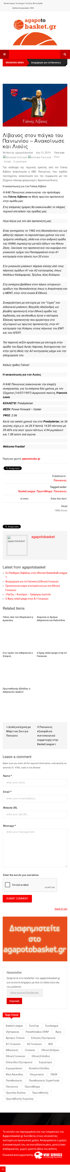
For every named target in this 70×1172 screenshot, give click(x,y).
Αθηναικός (12, 1050)
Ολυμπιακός (37, 1074)
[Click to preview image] (35, 105)
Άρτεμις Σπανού (15, 1038)
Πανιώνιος (60, 480)
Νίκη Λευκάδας (14, 1074)
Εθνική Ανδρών (50, 1050)
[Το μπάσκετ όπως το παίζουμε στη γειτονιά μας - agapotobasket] (35, 31)
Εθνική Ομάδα (38, 3)
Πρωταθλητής (40, 1092)
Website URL (10, 807)
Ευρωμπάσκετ (14, 1068)
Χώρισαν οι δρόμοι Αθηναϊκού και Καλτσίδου (51, 619)
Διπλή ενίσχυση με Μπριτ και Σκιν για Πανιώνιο (18, 731)
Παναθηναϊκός (14, 1080)
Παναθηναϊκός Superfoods (44, 1080)
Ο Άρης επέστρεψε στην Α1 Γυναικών (26, 598)
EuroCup (28, 3)
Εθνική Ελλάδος (41, 1056)
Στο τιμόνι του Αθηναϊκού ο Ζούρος (18, 654)
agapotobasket (24, 152)
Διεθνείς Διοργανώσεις (20, 8)
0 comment (20, 161)
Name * (7, 775)
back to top (61, 908)
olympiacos (12, 1031)
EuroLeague (20, 3)
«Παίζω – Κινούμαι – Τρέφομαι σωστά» (28, 594)
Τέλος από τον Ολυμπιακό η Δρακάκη (18, 619)
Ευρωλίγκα (45, 1062)
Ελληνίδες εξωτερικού (19, 1062)
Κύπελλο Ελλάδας (39, 1068)
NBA (32, 8)
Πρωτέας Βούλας (16, 1092)
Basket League (9, 3)
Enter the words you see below (21, 875)
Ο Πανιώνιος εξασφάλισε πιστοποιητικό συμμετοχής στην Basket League (47, 736)
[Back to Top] (3, 1169)
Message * (9, 825)
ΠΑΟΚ (54, 1074)
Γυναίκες (30, 1050)
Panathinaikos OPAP (37, 1031)
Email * (7, 791)
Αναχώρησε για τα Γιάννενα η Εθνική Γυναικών (32, 581)
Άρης (58, 1031)
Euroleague (51, 1025)
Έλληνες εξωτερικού (43, 1038)
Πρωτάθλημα (44, 491)
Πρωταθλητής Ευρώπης (20, 1098)
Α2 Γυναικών (34, 1044)
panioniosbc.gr (31, 458)
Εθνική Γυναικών (15, 1056)
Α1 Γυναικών (13, 1044)
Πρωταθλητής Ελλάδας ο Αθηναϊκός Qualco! (16, 690)
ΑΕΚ (50, 1044)
